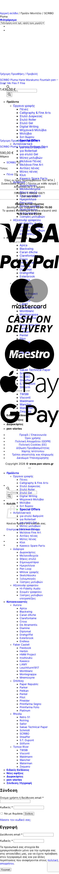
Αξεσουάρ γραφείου (25, 585)
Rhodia (17, 713)
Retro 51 (25, 717)
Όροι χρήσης (33, 438)
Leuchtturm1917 (29, 667)
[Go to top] (29, 467)
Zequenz (25, 766)
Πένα (10, 174)
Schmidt (25, 730)
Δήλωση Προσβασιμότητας (32, 448)
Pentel (23, 694)
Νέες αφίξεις (15, 773)
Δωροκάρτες (28, 185)
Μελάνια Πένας (30, 161)
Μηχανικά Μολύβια (32, 499)
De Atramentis (28, 624)
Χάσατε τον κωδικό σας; (15, 819)
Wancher (25, 760)
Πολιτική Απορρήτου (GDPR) (33, 441)
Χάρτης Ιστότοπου (32, 451)
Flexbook (25, 647)
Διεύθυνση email (11, 834)
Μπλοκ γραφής (29, 572)
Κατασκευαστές (17, 601)
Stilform (25, 743)
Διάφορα (19, 182)
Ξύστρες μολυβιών (32, 216)
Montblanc (26, 671)
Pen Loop (25, 568)
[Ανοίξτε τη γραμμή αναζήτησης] (8, 87)
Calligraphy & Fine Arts (34, 482)
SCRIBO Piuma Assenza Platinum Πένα (24, 146)
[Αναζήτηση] (9, 496)
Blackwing (26, 611)
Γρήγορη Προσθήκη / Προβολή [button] (19, 73)
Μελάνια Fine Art (31, 164)
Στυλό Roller (27, 489)
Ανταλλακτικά (22, 144)
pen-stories (14, 779)
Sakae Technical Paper (34, 727)
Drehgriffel (26, 634)
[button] (8, 19)
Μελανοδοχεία (30, 189)
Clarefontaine (28, 618)
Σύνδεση (29, 814)
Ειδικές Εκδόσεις (18, 769)
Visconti (25, 753)
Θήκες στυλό (28, 192)
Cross (23, 621)
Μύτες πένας (29, 171)
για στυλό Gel (29, 154)
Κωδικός (6, 807)
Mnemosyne (27, 677)
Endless (24, 641)
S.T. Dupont (27, 740)
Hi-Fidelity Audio (30, 588)
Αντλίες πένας (29, 168)
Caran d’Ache (28, 615)
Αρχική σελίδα (9, 13)
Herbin (24, 651)
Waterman (26, 763)
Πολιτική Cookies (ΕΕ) (33, 444)
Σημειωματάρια (30, 195)
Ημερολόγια (28, 199)
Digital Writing (28, 496)
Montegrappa (28, 674)
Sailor (23, 723)
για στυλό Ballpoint (31, 516)
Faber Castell (21, 644)
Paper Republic (29, 684)
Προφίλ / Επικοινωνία (32, 434)
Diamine (25, 628)
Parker (24, 687)
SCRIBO (11, 162)
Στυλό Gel (26, 492)
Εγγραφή (5, 869)
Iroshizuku (26, 657)
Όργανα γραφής (23, 476)
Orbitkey (18, 680)
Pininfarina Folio (29, 707)
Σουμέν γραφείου (31, 591)
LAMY (23, 664)
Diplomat (25, 631)
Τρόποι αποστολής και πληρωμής (33, 454)
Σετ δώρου (26, 506)
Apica (23, 608)
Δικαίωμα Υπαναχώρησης (33, 457)
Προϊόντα (13, 473)
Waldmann (26, 756)
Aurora (17, 605)
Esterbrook (26, 638)
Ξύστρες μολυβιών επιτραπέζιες (31, 596)
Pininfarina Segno (30, 704)
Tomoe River (21, 746)
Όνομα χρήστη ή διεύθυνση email (22, 797)
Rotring (24, 720)
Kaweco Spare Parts (33, 178)
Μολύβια (25, 502)
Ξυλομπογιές (28, 578)
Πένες (24, 479)
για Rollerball (28, 150)
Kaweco (25, 661)
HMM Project (28, 654)
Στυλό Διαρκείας (30, 486)
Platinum (25, 710)
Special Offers (30, 509)
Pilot (22, 697)
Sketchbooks (28, 575)
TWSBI (24, 750)
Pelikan (24, 690)
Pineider (25, 700)
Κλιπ (23, 175)
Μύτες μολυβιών (31, 157)
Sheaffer (25, 736)
